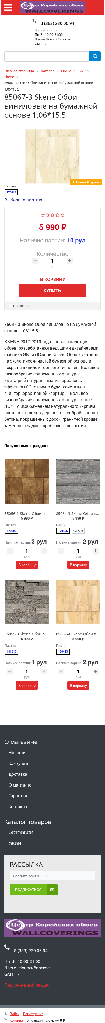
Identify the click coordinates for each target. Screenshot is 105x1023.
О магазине (20, 785)
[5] (62, 215)
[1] (43, 215)
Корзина (16, 1020)
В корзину (52, 278)
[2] (48, 215)
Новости (17, 753)
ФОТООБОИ (21, 833)
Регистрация (33, 1013)
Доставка (18, 774)
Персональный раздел (26, 985)
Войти (14, 1013)
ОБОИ (15, 844)
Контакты (18, 807)
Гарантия (18, 796)
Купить (52, 291)
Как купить (19, 764)
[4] (57, 215)
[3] (53, 215)
